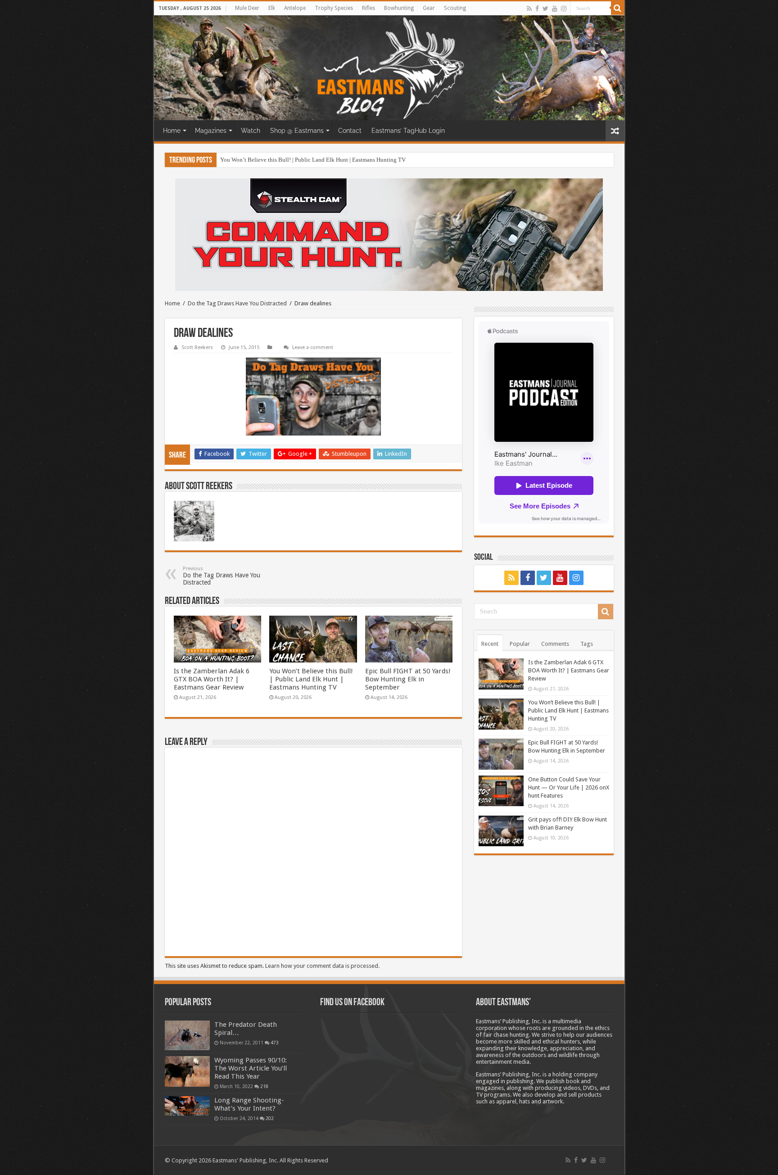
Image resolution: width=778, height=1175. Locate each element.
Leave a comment (312, 347)
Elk (271, 8)
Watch (250, 130)
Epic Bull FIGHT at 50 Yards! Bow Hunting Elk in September (408, 679)
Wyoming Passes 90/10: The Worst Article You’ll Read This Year (250, 1068)
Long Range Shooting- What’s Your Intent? (249, 1104)
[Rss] (529, 8)
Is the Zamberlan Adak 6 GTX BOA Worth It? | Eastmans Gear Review (211, 679)
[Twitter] (545, 8)
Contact (350, 130)
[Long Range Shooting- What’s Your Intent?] (187, 1106)
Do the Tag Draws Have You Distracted (237, 303)
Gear (429, 8)
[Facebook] (537, 8)
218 (264, 1086)
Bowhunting (399, 8)
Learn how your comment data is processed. (322, 965)
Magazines (210, 130)
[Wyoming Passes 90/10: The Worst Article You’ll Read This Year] (187, 1071)
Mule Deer (247, 8)
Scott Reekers (197, 347)
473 (275, 1042)
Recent (489, 643)
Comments (555, 643)
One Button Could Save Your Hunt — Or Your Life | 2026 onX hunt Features (568, 787)
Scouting (455, 8)
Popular (520, 643)
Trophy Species (334, 8)
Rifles (368, 8)
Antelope (295, 8)
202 (270, 1118)
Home (172, 130)
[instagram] (563, 8)
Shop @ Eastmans (297, 130)
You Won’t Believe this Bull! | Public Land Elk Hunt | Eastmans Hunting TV (313, 159)
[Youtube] (554, 8)
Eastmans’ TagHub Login (408, 130)
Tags (586, 643)
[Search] (617, 8)
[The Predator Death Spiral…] (187, 1035)
